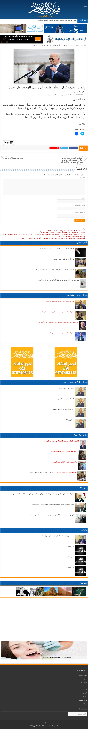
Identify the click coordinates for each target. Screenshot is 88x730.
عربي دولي (61, 95)
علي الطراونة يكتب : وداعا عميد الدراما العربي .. (59, 301)
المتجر (85, 693)
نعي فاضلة (70, 546)
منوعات (83, 487)
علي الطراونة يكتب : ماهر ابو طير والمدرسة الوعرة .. (57, 312)
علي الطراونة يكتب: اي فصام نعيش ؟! (62, 333)
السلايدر (77, 45)
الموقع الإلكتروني (80, 212)
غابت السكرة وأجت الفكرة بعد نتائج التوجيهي (52, 472)
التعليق (82, 177)
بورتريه (83, 582)
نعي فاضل (70, 557)
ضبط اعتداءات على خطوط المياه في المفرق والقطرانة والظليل (54, 269)
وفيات (84, 529)
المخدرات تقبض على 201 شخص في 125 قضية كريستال (57, 248)
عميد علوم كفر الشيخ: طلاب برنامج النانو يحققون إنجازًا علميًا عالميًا (53, 504)
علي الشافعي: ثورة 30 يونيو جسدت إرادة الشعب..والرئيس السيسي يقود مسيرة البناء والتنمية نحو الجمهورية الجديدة (38, 494)
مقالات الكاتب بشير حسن (75, 382)
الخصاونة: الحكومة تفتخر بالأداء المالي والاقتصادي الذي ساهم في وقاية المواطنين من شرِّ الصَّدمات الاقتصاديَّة (72, 160)
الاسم (83, 198)
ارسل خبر (84, 682)
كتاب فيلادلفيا (80, 434)
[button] (44, 66)
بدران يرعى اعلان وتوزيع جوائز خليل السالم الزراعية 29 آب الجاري (56, 20)
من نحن (84, 703)
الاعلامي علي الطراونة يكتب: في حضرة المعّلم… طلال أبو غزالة (58, 322)
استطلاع (84, 686)
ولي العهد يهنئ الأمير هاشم (14, 157)
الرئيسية (85, 45)
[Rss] (46, 723)
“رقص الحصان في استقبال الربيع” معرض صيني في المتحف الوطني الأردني (51, 515)
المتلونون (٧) (70, 420)
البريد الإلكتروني (79, 205)
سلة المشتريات (82, 696)
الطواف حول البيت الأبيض (66, 399)
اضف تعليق (51, 95)
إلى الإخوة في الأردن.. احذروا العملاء (63, 409)
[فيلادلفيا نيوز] (44, 9)
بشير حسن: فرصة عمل (66, 388)
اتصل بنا (84, 679)
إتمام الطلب (83, 675)
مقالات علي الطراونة (77, 295)
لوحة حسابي (83, 700)
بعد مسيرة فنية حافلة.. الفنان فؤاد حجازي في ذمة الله (57, 536)
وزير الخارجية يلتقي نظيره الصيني (63, 259)
